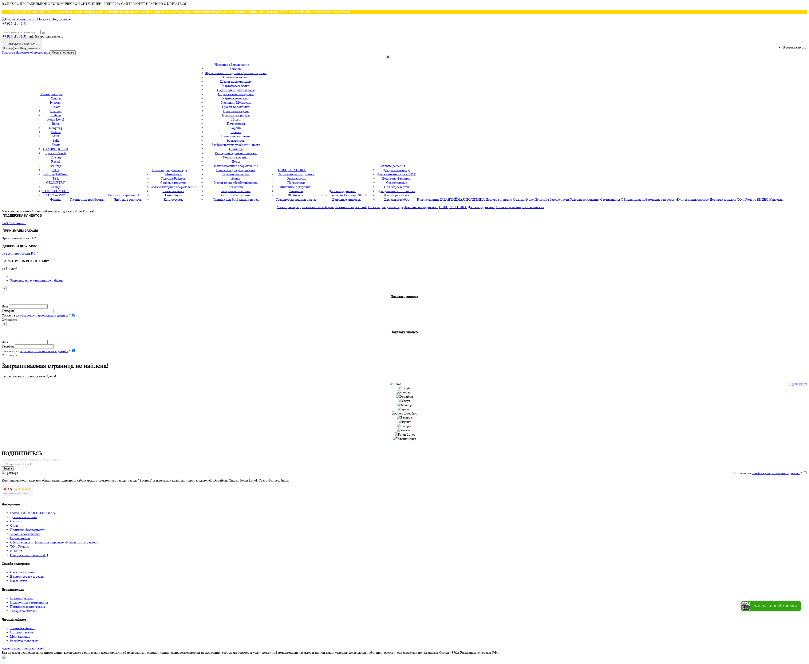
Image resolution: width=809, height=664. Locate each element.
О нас (100, 12)
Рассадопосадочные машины (236, 153)
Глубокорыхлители (236, 174)
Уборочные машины (235, 191)
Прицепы (236, 149)
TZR (55, 178)
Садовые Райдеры (173, 178)
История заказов (22, 632)
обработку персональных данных (44, 315)
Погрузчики (296, 183)
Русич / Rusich (56, 153)
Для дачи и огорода (396, 170)
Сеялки (236, 132)
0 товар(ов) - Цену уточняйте (21, 46)
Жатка (235, 178)
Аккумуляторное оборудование (173, 187)
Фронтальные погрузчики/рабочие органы (236, 73)
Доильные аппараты (346, 199)
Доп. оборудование (342, 191)
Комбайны (236, 187)
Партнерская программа (27, 607)
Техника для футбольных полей (236, 199)
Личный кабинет (22, 628)
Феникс (55, 199)
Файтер (55, 166)
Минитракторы (51, 94)
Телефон (8, 311)
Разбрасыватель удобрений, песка (236, 145)
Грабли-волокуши (236, 111)
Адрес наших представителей (23, 648)
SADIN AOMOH (56, 195)
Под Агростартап (396, 187)
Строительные (396, 183)
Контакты (342, 12)
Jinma (56, 124)
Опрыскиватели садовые (236, 94)
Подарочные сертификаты (29, 602)
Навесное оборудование (33, 52)
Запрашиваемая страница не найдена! (37, 280)
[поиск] (43, 33)
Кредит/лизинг (323, 12)
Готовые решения (392, 166)
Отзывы (89, 12)
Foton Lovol (55, 119)
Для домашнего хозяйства (396, 191)
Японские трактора (128, 199)
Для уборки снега (396, 195)
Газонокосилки (173, 191)
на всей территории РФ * (20, 253)
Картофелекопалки (235, 98)
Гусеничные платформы (87, 199)
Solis (55, 140)
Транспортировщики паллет (296, 199)
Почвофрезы (236, 124)
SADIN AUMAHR (55, 191)
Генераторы (173, 195)
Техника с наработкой (123, 195)
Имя (5, 306)
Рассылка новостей (24, 641)
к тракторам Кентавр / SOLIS (347, 195)
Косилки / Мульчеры (236, 103)
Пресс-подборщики (236, 115)
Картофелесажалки (236, 86)
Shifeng (56, 115)
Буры (236, 162)
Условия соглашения (155, 12)
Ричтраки (296, 191)
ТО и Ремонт (289, 12)
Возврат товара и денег (27, 576)
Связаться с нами (22, 572)
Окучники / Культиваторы (236, 90)
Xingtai (56, 98)
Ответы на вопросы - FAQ (29, 555)
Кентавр (56, 111)
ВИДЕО (306, 12)
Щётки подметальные (236, 81)
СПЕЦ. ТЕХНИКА (292, 170)
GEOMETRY (55, 183)
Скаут (55, 107)
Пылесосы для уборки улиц (236, 170)
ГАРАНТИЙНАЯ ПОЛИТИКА (32, 12)
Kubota (56, 132)
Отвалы (235, 69)
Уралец (56, 157)
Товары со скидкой (24, 611)
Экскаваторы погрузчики (296, 174)
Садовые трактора (173, 183)
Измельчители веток (235, 136)
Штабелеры (296, 195)
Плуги (236, 119)
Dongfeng (55, 128)
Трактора (8, 52)
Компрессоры (173, 199)
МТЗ (55, 136)
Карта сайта (18, 581)
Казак (56, 145)
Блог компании (428, 199)
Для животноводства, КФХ (396, 174)
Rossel (55, 162)
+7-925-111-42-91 (15, 23)
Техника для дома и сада (169, 170)
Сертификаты (180, 12)
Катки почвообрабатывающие (236, 183)
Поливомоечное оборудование (236, 166)
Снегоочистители (236, 77)
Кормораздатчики (236, 157)
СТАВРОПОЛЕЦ (55, 149)
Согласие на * (36, 315)
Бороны (235, 128)
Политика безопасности (122, 12)
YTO (55, 170)
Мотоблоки (173, 174)
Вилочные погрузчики (296, 187)
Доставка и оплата (69, 12)
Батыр (55, 187)
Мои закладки (20, 636)
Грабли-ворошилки (236, 107)
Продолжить (798, 384)
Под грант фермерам (396, 178)
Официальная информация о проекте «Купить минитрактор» (235, 12)
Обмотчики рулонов (235, 195)
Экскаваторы (235, 140)
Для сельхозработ (396, 199)
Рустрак (55, 103)
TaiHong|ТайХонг (55, 174)
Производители (21, 598)
